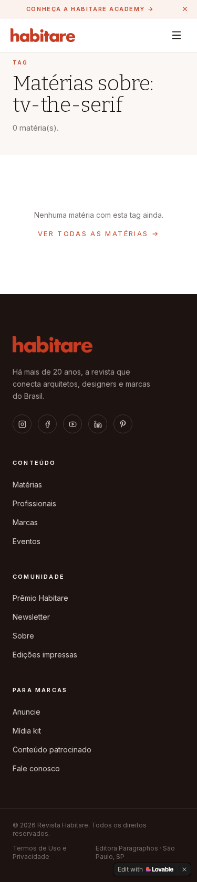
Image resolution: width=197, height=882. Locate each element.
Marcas (25, 522)
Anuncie (26, 711)
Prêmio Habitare (40, 597)
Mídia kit (27, 730)
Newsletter (31, 616)
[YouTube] (72, 424)
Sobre (23, 635)
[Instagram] (22, 424)
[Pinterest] (122, 424)
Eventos (26, 541)
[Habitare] (43, 35)
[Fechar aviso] (185, 9)
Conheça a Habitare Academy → (90, 9)
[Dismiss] (184, 869)
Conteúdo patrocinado (52, 749)
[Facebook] (47, 424)
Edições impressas (45, 654)
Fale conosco (36, 768)
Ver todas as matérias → (98, 233)
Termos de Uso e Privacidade (40, 852)
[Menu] (176, 35)
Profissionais (34, 503)
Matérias (27, 484)
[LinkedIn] (97, 424)
